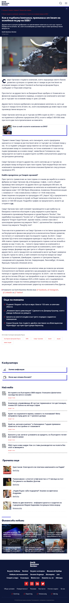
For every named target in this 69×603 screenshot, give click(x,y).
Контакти (41, 589)
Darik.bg (16, 594)
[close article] (66, 8)
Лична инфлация (16, 369)
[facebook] (26, 584)
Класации (24, 578)
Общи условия (9, 589)
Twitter (19, 292)
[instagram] (32, 584)
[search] (60, 3)
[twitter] (43, 584)
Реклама (33, 589)
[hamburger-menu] (66, 3)
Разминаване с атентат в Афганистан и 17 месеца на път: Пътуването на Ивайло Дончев (38, 480)
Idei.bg (55, 594)
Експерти (50, 574)
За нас (63, 589)
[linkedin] (37, 584)
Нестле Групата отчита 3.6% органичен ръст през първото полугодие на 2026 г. (56, 550)
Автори (59, 578)
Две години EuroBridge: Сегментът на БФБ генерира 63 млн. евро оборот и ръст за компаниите (11, 551)
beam (50, 339)
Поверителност (22, 589)
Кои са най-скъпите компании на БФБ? (30, 126)
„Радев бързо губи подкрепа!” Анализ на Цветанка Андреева (35, 492)
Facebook (43, 290)
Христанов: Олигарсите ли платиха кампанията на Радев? (39, 467)
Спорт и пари (12, 578)
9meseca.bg (17, 508)
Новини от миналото (18, 574)
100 (58, 574)
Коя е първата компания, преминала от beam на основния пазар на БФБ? (25, 14)
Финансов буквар (54, 571)
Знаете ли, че (48, 578)
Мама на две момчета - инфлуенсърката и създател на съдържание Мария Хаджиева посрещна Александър (37, 504)
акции (58, 339)
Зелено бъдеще (37, 574)
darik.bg (16, 470)
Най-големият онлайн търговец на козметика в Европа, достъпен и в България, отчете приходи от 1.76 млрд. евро (34, 551)
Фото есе (35, 578)
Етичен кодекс (53, 589)
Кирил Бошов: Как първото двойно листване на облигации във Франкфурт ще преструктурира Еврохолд (34, 324)
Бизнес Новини (13, 10)
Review (25, 571)
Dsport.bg (29, 594)
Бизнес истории (37, 571)
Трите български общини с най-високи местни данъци (33, 534)
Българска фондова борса (12, 339)
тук (11, 203)
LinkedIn (8, 292)
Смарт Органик (38, 339)
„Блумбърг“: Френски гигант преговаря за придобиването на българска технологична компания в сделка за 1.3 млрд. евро (56, 537)
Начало (5, 10)
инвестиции (7, 342)
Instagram (54, 290)
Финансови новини (25, 10)
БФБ (27, 339)
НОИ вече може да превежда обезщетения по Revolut (12, 534)
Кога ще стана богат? (19, 377)
